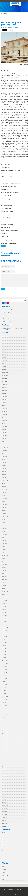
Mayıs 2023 (4, 453)
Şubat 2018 (4, 642)
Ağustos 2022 (5, 480)
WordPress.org (5, 875)
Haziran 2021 (4, 522)
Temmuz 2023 (5, 447)
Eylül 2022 (4, 477)
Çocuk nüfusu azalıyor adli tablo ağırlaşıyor (11, 315)
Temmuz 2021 (5, 519)
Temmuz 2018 (5, 627)
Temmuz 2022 (5, 483)
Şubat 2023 (4, 462)
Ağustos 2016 (5, 696)
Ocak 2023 (4, 465)
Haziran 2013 (4, 811)
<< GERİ (3, 245)
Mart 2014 (4, 784)
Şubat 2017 (4, 678)
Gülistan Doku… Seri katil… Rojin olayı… (11, 309)
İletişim (3, 879)
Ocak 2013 (4, 826)
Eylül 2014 (4, 766)
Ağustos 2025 (5, 372)
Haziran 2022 (4, 486)
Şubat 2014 (4, 787)
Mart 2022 (4, 495)
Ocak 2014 (4, 790)
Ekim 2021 (4, 510)
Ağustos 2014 (5, 769)
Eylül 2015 (4, 730)
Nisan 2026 (4, 348)
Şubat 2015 (4, 751)
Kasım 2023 (4, 435)
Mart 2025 (4, 387)
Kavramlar (4, 844)
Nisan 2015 (4, 745)
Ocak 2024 (4, 429)
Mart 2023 (4, 459)
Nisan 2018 (4, 636)
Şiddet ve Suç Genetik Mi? (8, 318)
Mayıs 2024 (4, 417)
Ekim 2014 (4, 763)
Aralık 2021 (4, 504)
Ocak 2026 (4, 357)
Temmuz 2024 (5, 411)
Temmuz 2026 (5, 339)
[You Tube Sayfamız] (8, 303)
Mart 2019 (4, 603)
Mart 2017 (4, 675)
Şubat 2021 (4, 534)
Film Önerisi (9, 27)
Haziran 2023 (4, 450)
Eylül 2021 (4, 513)
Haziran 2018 (4, 630)
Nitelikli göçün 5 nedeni (7, 321)
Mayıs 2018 (4, 633)
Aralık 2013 (4, 793)
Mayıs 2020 (4, 561)
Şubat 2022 (4, 498)
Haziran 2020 (4, 558)
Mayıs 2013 (4, 814)
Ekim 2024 (4, 402)
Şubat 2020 (4, 570)
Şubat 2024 (4, 426)
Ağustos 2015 (5, 733)
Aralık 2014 (4, 757)
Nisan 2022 (4, 492)
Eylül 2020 (4, 549)
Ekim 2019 (4, 582)
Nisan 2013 (4, 817)
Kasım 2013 (4, 796)
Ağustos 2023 (5, 444)
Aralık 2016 (4, 684)
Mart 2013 (4, 820)
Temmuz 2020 (5, 555)
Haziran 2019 (4, 594)
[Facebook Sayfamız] (3, 303)
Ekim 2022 (4, 474)
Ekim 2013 (4, 799)
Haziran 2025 (4, 378)
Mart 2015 (4, 748)
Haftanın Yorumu (5, 841)
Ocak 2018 (4, 645)
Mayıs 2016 (4, 706)
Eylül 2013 (4, 802)
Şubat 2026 (4, 354)
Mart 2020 (4, 567)
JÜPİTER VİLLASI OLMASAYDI (9, 312)
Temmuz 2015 (5, 736)
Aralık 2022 (4, 468)
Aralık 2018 (4, 612)
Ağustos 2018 (5, 624)
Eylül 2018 (4, 621)
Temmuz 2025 (5, 375)
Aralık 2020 (4, 540)
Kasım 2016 (4, 687)
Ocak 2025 (4, 393)
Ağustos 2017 (5, 660)
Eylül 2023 (4, 441)
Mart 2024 (4, 423)
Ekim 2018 (4, 618)
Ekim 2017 (4, 654)
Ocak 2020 (4, 573)
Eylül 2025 (4, 369)
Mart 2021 (4, 531)
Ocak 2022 (4, 501)
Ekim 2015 (4, 727)
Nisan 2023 (4, 456)
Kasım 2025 (4, 363)
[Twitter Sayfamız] (5, 303)
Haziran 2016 (4, 702)
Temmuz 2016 (5, 699)
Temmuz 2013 (5, 808)
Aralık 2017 (4, 648)
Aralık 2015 (4, 721)
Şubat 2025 (4, 390)
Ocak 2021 (4, 537)
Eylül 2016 (4, 693)
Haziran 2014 (4, 775)
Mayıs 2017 (4, 669)
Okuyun (3, 850)
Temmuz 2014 (5, 772)
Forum (3, 835)
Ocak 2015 (4, 754)
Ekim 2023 (4, 438)
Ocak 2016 (4, 718)
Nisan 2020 (4, 564)
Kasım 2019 (4, 579)
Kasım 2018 (4, 615)
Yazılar (4, 869)
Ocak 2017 (4, 681)
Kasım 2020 (4, 543)
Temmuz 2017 (5, 663)
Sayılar (3, 856)
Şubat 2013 (4, 823)
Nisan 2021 (4, 528)
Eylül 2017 (4, 657)
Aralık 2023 (4, 432)
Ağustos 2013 (5, 805)
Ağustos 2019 (5, 588)
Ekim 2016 (4, 690)
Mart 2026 (4, 351)
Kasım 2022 (4, 471)
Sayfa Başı (13, 894)
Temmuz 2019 (5, 591)
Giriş (3, 866)
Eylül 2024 (4, 405)
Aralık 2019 (4, 576)
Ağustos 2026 (5, 336)
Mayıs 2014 (4, 778)
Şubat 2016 (4, 715)
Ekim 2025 (4, 366)
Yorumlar (5, 872)
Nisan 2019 (4, 600)
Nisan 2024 (4, 420)
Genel (3, 838)
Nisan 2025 (4, 384)
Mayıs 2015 (4, 742)
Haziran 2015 (4, 739)
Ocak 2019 (4, 609)
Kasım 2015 (4, 724)
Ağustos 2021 (5, 516)
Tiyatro (3, 859)
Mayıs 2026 (4, 345)
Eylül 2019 (4, 585)
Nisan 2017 (4, 672)
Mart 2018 (4, 639)
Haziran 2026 (4, 342)
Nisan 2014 (4, 781)
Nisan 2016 (4, 709)
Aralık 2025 (4, 360)
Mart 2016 (4, 712)
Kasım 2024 (4, 399)
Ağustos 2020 (5, 552)
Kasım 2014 (4, 760)
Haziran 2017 (4, 666)
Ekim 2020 (4, 546)
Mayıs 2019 (4, 597)
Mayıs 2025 (4, 381)
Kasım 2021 (4, 507)
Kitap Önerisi (4, 847)
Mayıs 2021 (4, 525)
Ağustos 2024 (5, 408)
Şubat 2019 (4, 606)
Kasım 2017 (4, 651)
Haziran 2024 (4, 414)
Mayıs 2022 (4, 489)
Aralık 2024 (4, 396)
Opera (3, 853)
